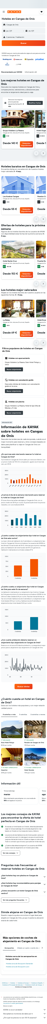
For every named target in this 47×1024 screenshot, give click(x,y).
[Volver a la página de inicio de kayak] (14, 11)
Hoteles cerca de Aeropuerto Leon (17, 967)
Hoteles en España (36, 983)
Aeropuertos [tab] (9, 948)
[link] (14, 369)
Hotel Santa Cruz (10, 261)
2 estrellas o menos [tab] (38, 714)
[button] (3, 11)
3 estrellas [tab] (23, 714)
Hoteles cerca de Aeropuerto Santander (19, 964)
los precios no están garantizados (13, 1003)
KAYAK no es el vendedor (12, 1010)
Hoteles (12, 983)
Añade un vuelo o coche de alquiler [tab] (30, 948)
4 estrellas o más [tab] (9, 714)
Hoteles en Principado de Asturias (12, 985)
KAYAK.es (5, 983)
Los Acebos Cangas (11, 196)
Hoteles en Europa (23, 983)
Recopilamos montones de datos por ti (18, 1014)
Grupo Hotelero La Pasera (13, 130)
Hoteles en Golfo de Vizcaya (33, 985)
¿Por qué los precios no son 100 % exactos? (20, 1018)
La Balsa (6, 320)
